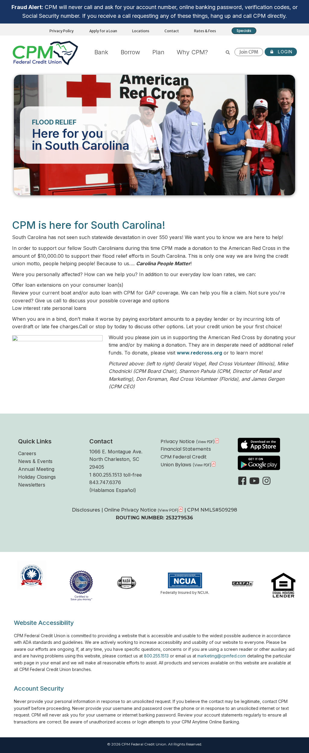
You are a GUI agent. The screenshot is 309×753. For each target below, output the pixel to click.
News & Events (35, 461)
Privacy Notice (178, 441)
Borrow (130, 52)
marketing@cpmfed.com (221, 655)
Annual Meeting (36, 469)
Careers (27, 453)
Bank (101, 52)
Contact (171, 31)
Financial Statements (186, 449)
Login (284, 51)
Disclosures (86, 510)
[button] (242, 480)
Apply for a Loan (103, 31)
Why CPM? (192, 52)
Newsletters (31, 485)
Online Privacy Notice (130, 510)
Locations (140, 31)
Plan (158, 52)
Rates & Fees (205, 31)
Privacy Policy (61, 31)
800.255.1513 (156, 655)
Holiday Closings (37, 477)
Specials (244, 30)
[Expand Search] (228, 52)
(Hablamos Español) (112, 490)
